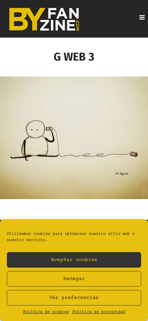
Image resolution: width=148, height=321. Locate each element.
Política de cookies (46, 312)
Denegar (74, 279)
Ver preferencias (74, 298)
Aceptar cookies (74, 260)
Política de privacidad (98, 312)
